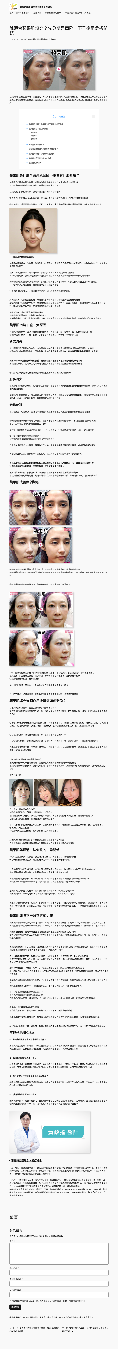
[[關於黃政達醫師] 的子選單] (30, 12)
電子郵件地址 (16, 1279)
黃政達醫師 (32, 39)
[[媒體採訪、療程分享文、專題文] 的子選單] (93, 12)
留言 (12, 1241)
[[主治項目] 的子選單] (42, 12)
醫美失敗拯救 (45, 39)
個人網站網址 (15, 1290)
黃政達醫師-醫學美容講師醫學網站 (36, 7)
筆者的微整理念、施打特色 (26, 1160)
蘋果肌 (53, 39)
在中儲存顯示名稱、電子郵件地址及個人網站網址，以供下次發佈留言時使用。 (49, 1301)
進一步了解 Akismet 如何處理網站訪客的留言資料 (69, 1317)
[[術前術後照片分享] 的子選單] (62, 12)
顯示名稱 (14, 1268)
